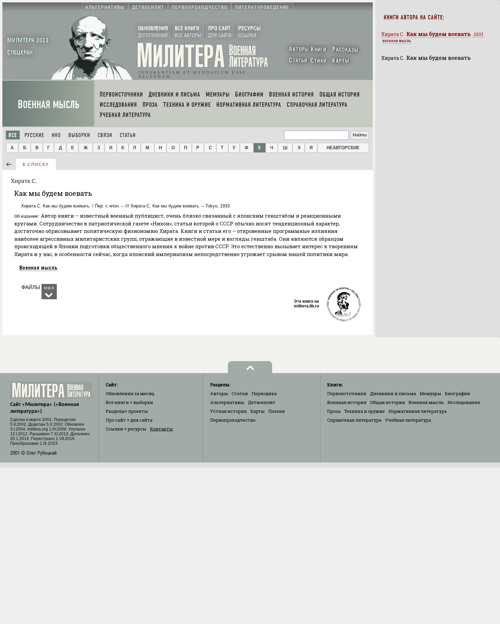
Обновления (130, 393)
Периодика (264, 393)
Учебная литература (408, 420)
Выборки (79, 135)
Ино (56, 135)
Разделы (127, 411)
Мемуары (430, 393)
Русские (34, 135)
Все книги (129, 402)
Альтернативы (227, 402)
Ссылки (126, 429)
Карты (257, 411)
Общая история (387, 402)
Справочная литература (354, 420)
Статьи (128, 135)
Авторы (219, 393)
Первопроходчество (232, 420)
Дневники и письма (393, 393)
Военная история (346, 402)
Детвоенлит (262, 402)
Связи (105, 135)
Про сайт (129, 420)
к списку (36, 164)
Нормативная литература (417, 411)
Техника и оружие (364, 411)
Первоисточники (346, 393)
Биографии (457, 393)
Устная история (228, 411)
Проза (333, 411)
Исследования (464, 402)
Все (13, 135)
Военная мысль (48, 104)
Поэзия (276, 411)
